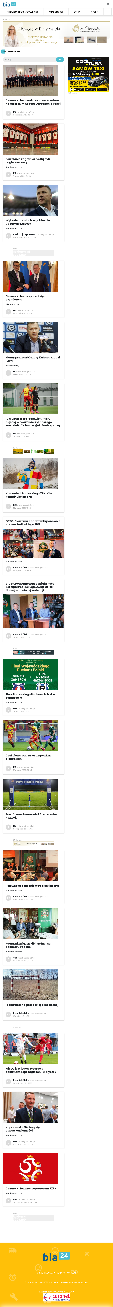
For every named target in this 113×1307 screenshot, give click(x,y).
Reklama (61, 1273)
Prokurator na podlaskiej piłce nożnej (32, 1005)
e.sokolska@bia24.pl (39, 567)
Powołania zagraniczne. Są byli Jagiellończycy (28, 160)
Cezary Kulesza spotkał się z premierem (26, 297)
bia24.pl (84, 1282)
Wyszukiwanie (11, 51)
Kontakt (71, 1273)
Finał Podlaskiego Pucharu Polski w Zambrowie (30, 696)
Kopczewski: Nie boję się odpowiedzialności (23, 1128)
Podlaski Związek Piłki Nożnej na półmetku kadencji (28, 945)
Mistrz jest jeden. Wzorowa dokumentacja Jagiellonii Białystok (31, 1070)
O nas (40, 1273)
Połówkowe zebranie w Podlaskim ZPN (32, 886)
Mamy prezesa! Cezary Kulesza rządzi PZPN (33, 359)
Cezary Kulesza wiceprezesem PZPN (31, 1188)
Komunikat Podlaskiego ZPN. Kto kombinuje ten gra (29, 495)
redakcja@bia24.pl (25, 112)
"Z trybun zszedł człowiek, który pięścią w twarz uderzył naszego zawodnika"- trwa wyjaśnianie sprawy (33, 422)
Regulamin (49, 1273)
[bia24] (10, 4)
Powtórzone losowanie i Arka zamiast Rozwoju (32, 816)
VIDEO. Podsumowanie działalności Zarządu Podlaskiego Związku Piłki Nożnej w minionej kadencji (30, 587)
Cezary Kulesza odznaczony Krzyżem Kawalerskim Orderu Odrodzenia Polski (33, 102)
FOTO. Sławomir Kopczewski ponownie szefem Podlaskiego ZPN (33, 522)
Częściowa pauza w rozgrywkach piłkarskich (29, 757)
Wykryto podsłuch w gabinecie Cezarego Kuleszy (28, 222)
